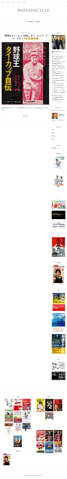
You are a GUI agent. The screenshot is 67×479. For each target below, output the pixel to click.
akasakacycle (33, 10)
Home (3, 1)
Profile (24, 1)
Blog (8, 1)
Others (53, 132)
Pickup (18, 1)
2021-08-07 (23, 32)
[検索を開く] (64, 2)
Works (13, 1)
